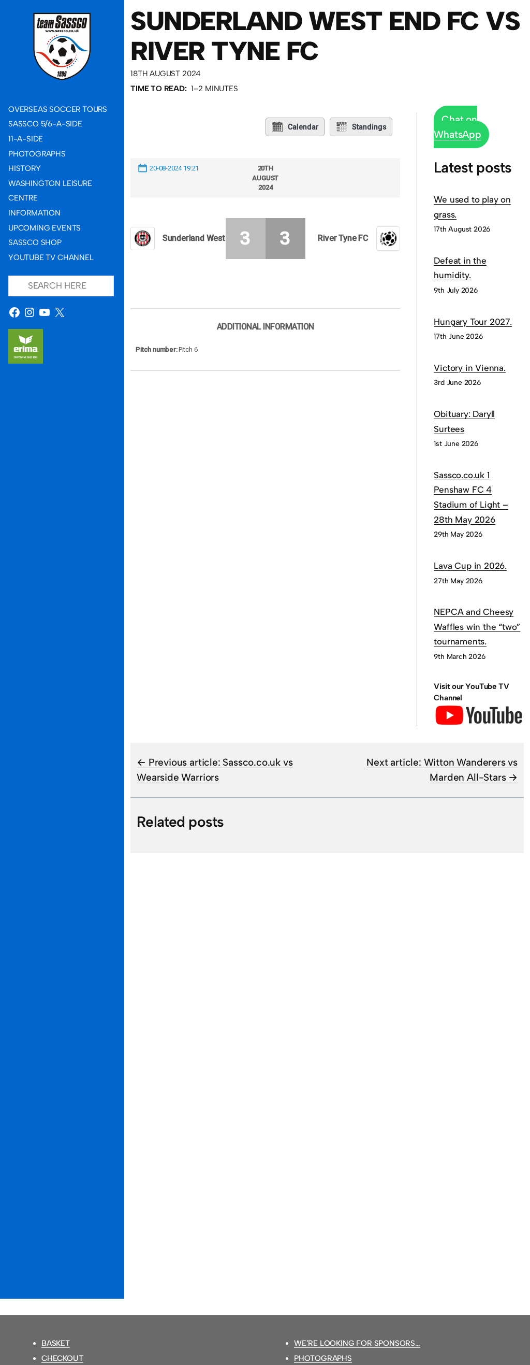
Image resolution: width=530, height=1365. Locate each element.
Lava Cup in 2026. (470, 566)
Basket (55, 1343)
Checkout (62, 1358)
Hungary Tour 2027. (473, 322)
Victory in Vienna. (470, 368)
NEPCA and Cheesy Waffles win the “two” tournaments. (477, 626)
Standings (369, 127)
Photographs (323, 1358)
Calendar (303, 127)
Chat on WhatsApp (457, 126)
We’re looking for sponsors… (357, 1343)
